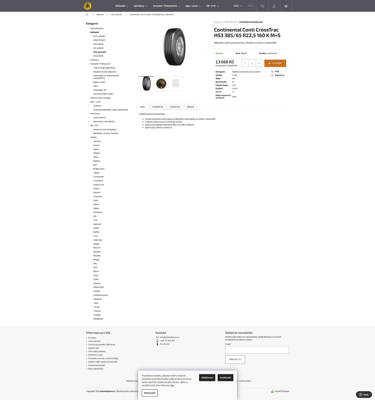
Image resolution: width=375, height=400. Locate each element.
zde (172, 385)
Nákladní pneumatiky (135, 381)
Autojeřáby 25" (99, 90)
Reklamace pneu (95, 354)
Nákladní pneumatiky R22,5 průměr (246, 72)
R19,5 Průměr (99, 40)
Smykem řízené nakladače (105, 71)
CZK (250, 5)
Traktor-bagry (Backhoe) (104, 67)
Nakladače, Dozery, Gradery (105, 133)
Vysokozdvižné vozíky (103, 93)
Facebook (164, 344)
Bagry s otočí (99, 82)
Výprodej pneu (96, 28)
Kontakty (92, 337)
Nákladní (94, 32)
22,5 (233, 85)
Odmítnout (207, 377)
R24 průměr (98, 55)
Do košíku (277, 63)
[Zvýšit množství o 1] (259, 63)
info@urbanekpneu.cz (169, 337)
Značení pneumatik (96, 365)
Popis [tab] (142, 106)
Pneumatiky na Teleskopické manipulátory (106, 77)
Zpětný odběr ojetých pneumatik (102, 361)
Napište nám (93, 348)
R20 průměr (98, 44)
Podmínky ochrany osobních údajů (103, 358)
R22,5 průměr (99, 52)
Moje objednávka (95, 368)
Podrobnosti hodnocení (251, 22)
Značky (93, 137)
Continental (272, 53)
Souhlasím (225, 377)
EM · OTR (94, 125)
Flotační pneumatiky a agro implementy (110, 109)
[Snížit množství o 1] (245, 63)
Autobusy (94, 59)
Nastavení (149, 393)
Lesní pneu (95, 113)
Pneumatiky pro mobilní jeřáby (237, 381)
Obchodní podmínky (97, 351)
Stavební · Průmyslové (100, 63)
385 (233, 78)
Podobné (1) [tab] (157, 106)
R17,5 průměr (99, 36)
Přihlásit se (235, 359)
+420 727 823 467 (167, 340)
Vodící (234, 88)
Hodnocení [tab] (175, 106)
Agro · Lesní (95, 101)
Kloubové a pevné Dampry (105, 129)
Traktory (97, 105)
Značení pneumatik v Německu (101, 344)
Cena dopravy (94, 341)
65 (233, 82)
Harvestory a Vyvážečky (104, 121)
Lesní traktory (99, 117)
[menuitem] (122, 6)
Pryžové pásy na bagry (100, 97)
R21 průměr (98, 48)
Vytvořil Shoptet (282, 391)
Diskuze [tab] (190, 106)
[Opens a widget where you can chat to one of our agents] (364, 395)
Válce (95, 86)
